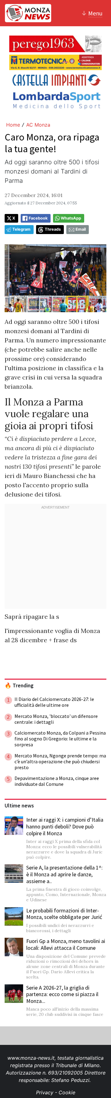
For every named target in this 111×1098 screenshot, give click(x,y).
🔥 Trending (19, 685)
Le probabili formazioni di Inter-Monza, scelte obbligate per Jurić (64, 914)
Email (81, 229)
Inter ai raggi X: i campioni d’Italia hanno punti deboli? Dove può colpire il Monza (64, 826)
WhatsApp (71, 218)
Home (13, 125)
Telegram (21, 229)
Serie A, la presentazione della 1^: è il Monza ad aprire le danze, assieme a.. (64, 874)
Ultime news (19, 805)
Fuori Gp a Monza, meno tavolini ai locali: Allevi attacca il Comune (65, 944)
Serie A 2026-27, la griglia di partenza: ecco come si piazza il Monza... (62, 994)
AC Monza (38, 125)
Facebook (38, 218)
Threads (53, 229)
